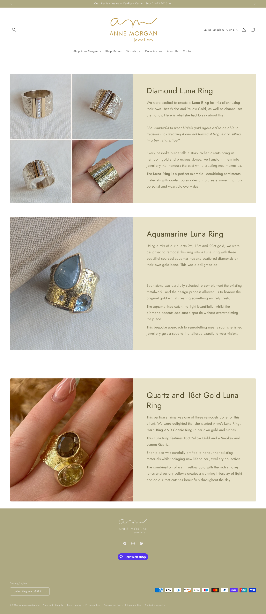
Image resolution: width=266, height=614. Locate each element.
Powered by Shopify (53, 605)
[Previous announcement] (11, 3)
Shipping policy (133, 605)
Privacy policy (92, 605)
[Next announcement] (255, 3)
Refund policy (74, 605)
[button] (14, 29)
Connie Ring (182, 429)
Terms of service (112, 605)
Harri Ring (155, 429)
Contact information (155, 605)
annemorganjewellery (30, 605)
